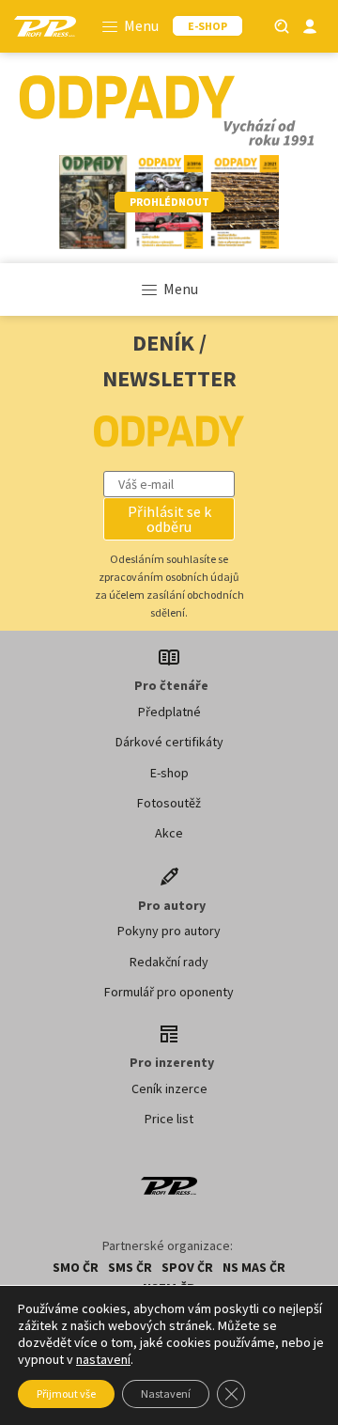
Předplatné (169, 711)
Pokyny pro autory (169, 930)
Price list (169, 1118)
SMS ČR (130, 1267)
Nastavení (166, 1393)
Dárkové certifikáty (169, 741)
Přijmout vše (66, 1393)
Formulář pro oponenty (169, 991)
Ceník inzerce (169, 1088)
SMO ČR (76, 1267)
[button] (169, 518)
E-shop (169, 772)
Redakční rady (169, 961)
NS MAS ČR (254, 1267)
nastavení (103, 1359)
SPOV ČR (187, 1267)
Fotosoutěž (169, 802)
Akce (169, 832)
